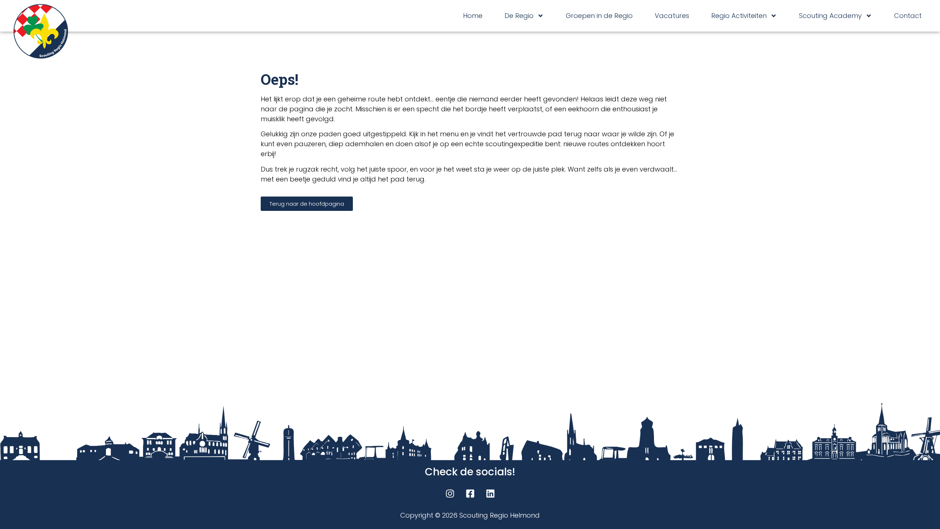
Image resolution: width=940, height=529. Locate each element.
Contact (908, 15)
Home (472, 15)
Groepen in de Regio (599, 15)
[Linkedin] (490, 494)
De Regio (519, 15)
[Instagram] (450, 494)
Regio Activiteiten (739, 15)
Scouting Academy (830, 15)
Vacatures (672, 15)
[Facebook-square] (470, 494)
